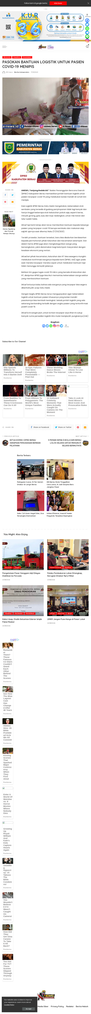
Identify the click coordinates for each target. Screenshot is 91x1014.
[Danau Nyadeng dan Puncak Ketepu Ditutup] (9, 220)
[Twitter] (12, 195)
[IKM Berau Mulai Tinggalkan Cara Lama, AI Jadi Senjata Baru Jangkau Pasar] (60, 469)
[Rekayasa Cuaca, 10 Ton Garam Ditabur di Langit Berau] (30, 469)
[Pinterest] (5, 202)
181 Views (9, 72)
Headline (17, 57)
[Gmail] (57, 325)
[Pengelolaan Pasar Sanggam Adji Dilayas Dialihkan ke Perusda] (23, 554)
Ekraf (70, 613)
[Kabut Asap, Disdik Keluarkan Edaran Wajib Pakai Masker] (23, 600)
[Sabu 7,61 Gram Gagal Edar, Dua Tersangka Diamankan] (30, 501)
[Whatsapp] (50, 325)
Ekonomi (7, 57)
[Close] (88, 3)
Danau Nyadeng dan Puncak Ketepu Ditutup (9, 231)
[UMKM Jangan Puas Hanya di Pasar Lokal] (68, 600)
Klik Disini (58, 3)
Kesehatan (27, 57)
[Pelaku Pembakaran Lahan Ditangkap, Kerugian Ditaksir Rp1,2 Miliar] (68, 554)
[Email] (12, 202)
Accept (28, 1009)
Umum (17, 567)
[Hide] (88, 45)
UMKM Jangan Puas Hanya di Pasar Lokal (66, 619)
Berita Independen (21, 72)
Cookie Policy (9, 1005)
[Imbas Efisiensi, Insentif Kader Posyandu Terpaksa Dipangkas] (60, 501)
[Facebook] (5, 195)
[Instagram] (54, 325)
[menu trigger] (5, 46)
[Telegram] (61, 325)
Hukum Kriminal (55, 567)
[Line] (87, 37)
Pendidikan (30, 613)
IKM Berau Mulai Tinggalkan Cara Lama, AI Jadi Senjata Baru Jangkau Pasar (60, 484)
